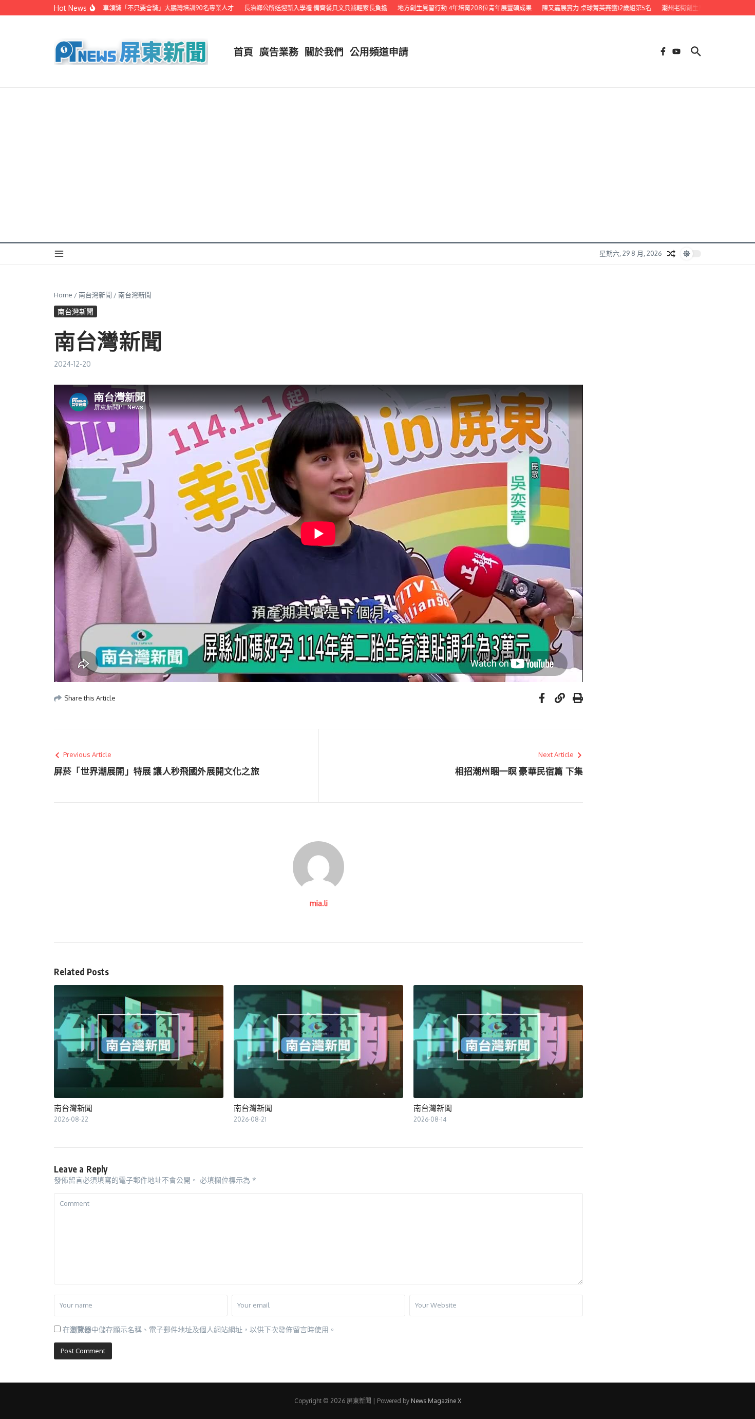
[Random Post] (671, 254)
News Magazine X (436, 1401)
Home (63, 295)
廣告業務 (278, 51)
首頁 (243, 51)
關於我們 (324, 51)
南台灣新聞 (95, 295)
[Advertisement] (377, 165)
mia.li (319, 903)
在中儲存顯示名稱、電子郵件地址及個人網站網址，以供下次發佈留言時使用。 (199, 1329)
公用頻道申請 (379, 51)
